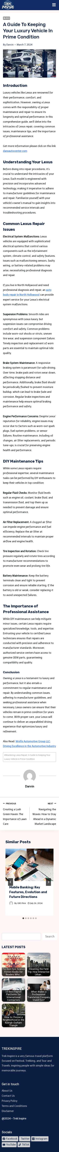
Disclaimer (8, 1111)
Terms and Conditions (14, 1105)
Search (49, 936)
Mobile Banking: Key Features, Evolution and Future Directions (28, 892)
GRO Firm (21, 903)
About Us (7, 1090)
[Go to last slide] (10, 882)
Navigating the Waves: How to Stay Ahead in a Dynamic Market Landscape (44, 814)
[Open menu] (54, 5)
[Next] (48, 882)
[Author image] (11, 903)
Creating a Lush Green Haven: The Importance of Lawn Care (15, 814)
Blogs (7, 18)
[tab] (23, 918)
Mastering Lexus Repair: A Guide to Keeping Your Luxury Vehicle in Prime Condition (27, 757)
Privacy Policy (9, 1100)
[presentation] (30, 865)
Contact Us (8, 1095)
